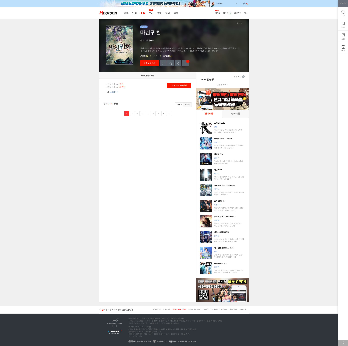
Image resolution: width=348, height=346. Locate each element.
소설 (142, 13)
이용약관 (166, 309)
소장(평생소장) (147, 75)
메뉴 (245, 13)
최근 (343, 16)
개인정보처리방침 (179, 309)
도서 (151, 13)
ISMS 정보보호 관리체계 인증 (184, 341)
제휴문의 (215, 309)
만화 (134, 13)
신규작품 (235, 113)
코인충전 (237, 13)
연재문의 (224, 309)
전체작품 (233, 309)
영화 (159, 13)
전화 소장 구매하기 (179, 85)
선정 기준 (237, 77)
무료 (175, 13)
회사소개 (243, 309)
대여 (343, 51)
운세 (167, 13)
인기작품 (209, 113)
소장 (343, 39)
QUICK (343, 3)
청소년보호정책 (194, 309)
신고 (240, 23)
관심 (343, 27)
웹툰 (126, 13)
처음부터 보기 (149, 63)
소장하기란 (113, 92)
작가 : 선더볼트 (147, 40)
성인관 (225, 13)
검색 (244, 4)
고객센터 (206, 309)
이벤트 (217, 13)
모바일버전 (157, 309)
